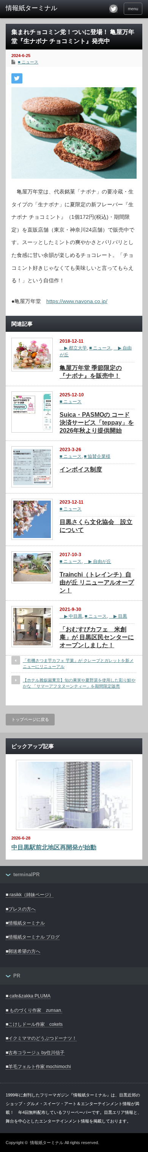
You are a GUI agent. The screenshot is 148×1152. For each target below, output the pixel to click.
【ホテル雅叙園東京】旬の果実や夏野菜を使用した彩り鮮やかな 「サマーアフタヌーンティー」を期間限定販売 (79, 683)
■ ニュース (28, 62)
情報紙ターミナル (46, 1142)
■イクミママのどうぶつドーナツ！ (41, 1038)
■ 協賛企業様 (97, 456)
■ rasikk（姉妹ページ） (30, 894)
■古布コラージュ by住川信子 (35, 1052)
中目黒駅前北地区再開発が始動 (53, 847)
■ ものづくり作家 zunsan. (34, 1010)
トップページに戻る (30, 719)
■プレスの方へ (21, 909)
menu (133, 8)
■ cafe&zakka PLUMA (28, 996)
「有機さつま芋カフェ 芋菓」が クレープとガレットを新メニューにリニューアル (78, 663)
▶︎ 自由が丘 (97, 561)
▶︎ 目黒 (118, 616)
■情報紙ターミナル (25, 923)
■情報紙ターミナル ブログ (33, 937)
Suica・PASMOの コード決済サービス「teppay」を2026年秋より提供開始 (97, 422)
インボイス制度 (81, 469)
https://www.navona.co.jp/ (76, 301)
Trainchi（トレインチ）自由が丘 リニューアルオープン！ (97, 582)
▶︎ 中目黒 (71, 616)
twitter (113, 9)
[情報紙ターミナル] (35, 8)
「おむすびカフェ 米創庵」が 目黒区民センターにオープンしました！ (97, 637)
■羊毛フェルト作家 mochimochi (38, 1066)
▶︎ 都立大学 (73, 348)
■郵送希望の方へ (23, 951)
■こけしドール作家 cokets (34, 1024)
